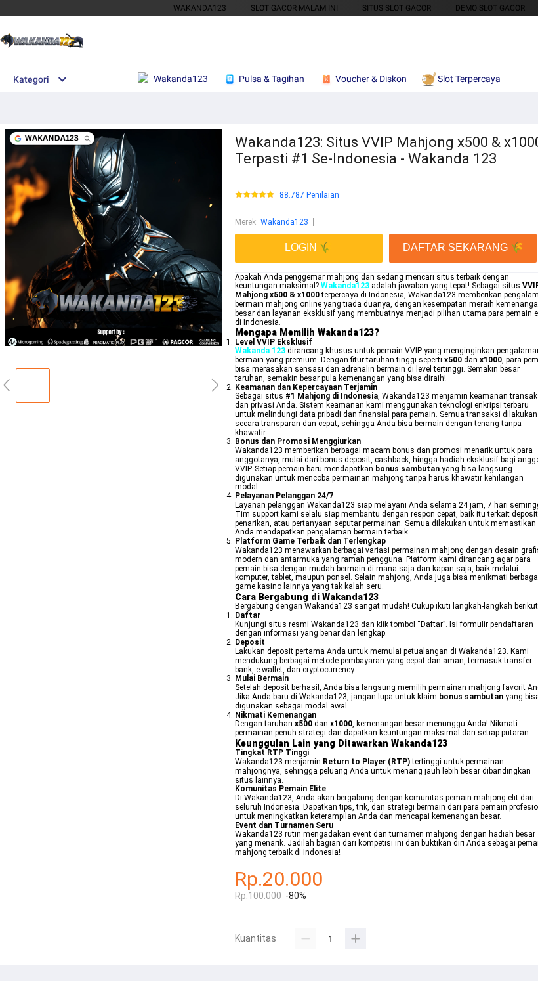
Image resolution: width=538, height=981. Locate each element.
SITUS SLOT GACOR (396, 7)
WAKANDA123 (199, 7)
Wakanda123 (284, 222)
